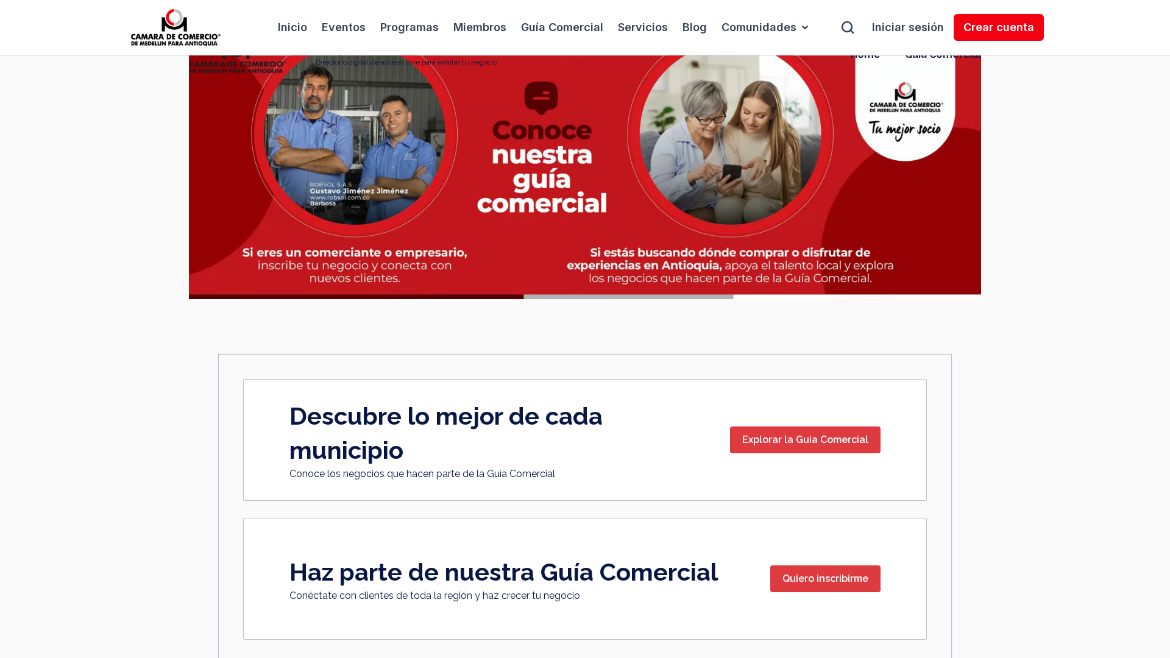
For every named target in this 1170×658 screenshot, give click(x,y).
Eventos (344, 27)
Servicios (643, 27)
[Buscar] (847, 27)
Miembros (479, 27)
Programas (409, 27)
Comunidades (759, 27)
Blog (694, 27)
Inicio (292, 27)
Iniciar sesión (908, 27)
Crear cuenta (998, 27)
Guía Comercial (562, 27)
